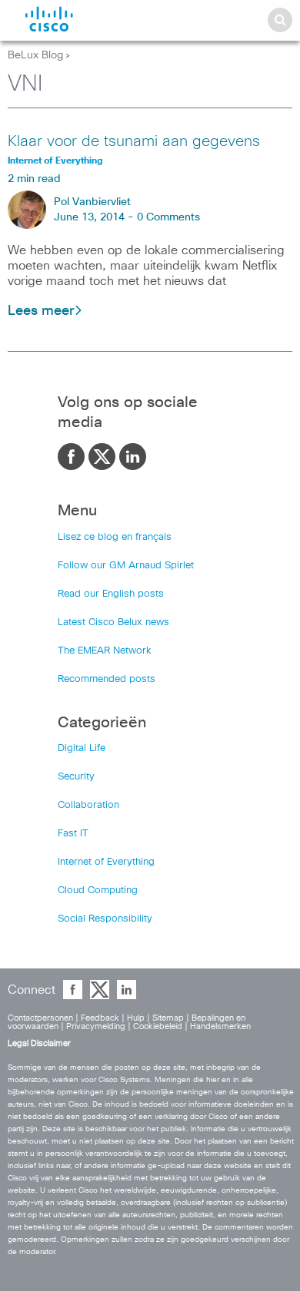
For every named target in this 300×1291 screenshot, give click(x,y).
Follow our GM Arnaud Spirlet (126, 566)
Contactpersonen (40, 1018)
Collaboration (88, 805)
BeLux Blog (35, 55)
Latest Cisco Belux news (113, 622)
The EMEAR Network (105, 651)
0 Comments (168, 217)
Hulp (136, 1018)
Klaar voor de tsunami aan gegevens (134, 141)
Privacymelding (95, 1026)
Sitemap (168, 1018)
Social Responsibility (105, 919)
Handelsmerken (220, 1026)
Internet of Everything (106, 862)
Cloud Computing (98, 890)
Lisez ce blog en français (115, 537)
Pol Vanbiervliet (92, 202)
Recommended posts (106, 679)
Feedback (100, 1018)
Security (76, 777)
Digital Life (81, 748)
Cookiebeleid (157, 1026)
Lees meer (41, 311)
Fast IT (73, 834)
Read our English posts (111, 594)
